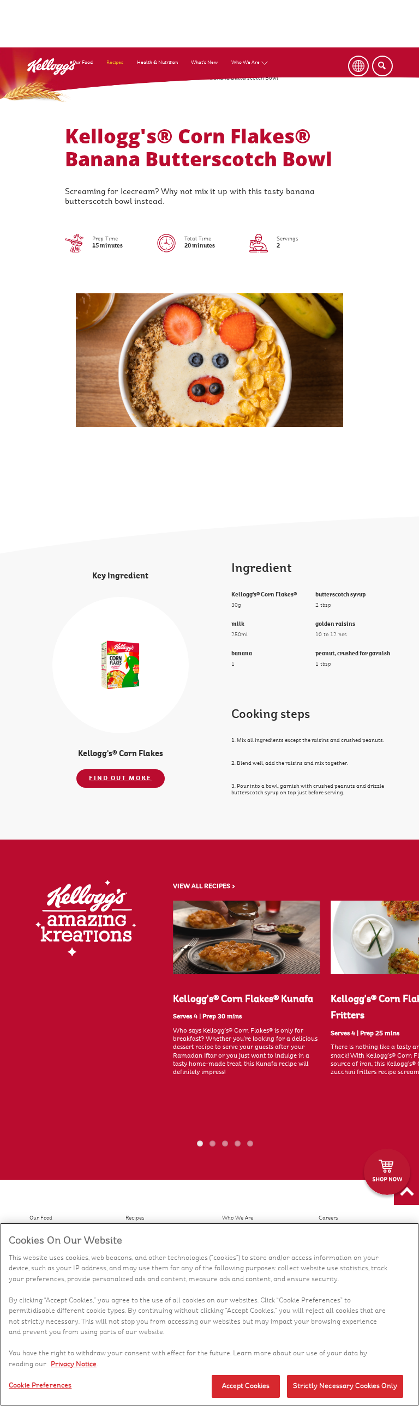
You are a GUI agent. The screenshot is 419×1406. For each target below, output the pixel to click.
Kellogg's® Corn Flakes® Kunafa (243, 998)
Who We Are (245, 62)
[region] (209, 1314)
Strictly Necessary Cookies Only (345, 1385)
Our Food (83, 62)
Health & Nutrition (157, 62)
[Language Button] (358, 66)
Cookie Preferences (40, 1385)
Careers (328, 1218)
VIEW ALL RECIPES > (204, 886)
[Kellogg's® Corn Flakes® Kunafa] (246, 937)
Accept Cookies (246, 1385)
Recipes (114, 62)
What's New (204, 62)
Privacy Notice (74, 1364)
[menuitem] (89, 51)
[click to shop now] (387, 1172)
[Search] (382, 66)
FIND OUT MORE (120, 778)
